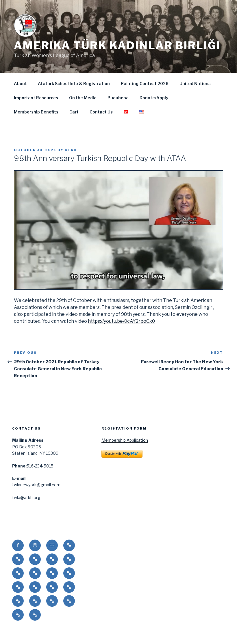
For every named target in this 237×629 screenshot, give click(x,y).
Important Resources (36, 97)
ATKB (71, 150)
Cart (74, 111)
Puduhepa (118, 97)
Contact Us (101, 111)
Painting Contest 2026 (145, 83)
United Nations (195, 83)
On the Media (83, 97)
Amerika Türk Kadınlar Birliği (117, 45)
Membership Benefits (36, 111)
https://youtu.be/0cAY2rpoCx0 (121, 321)
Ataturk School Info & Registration (74, 83)
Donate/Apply (154, 97)
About (20, 83)
